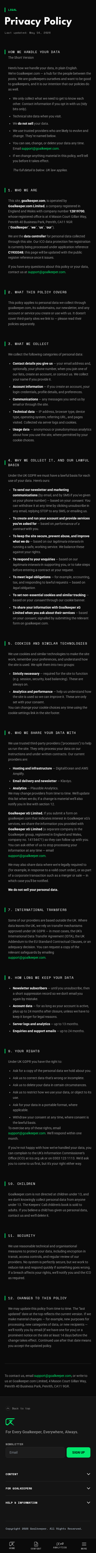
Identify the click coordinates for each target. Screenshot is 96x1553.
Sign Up (78, 1452)
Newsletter (14, 1444)
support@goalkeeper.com (40, 148)
